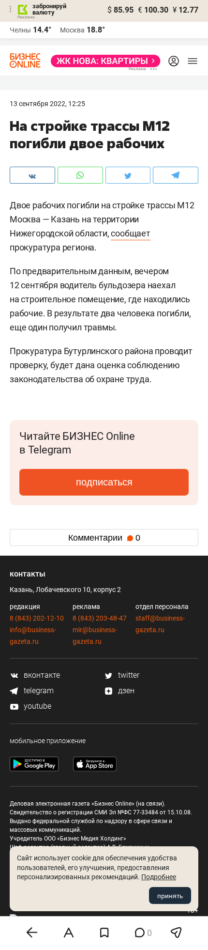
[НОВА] (103, 61)
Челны (20, 30)
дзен (125, 690)
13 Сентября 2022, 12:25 (47, 104)
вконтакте (41, 675)
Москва (72, 30)
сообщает (130, 233)
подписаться (104, 482)
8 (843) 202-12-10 (37, 618)
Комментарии (104, 538)
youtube (36, 706)
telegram (38, 690)
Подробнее (158, 877)
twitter (127, 675)
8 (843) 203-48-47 (100, 618)
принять (170, 896)
